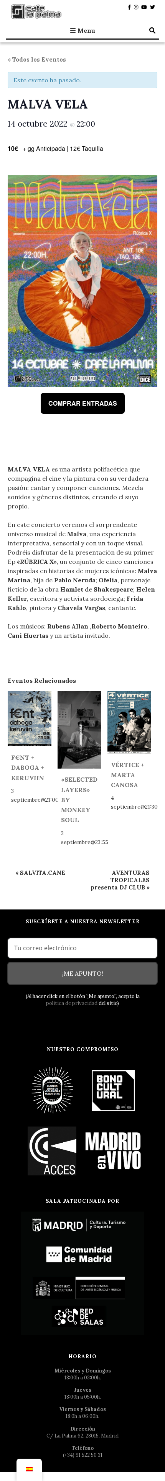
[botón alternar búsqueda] (152, 30)
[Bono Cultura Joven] (113, 1090)
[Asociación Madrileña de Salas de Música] (113, 1150)
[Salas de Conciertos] (52, 1150)
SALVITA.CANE (40, 872)
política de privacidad (71, 1003)
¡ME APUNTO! (82, 973)
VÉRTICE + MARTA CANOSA (127, 775)
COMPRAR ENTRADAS (82, 403)
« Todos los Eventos (37, 59)
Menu (86, 30)
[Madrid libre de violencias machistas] (52, 1090)
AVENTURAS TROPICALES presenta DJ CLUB (120, 880)
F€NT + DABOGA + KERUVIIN (27, 767)
